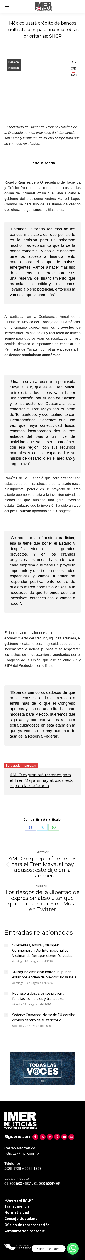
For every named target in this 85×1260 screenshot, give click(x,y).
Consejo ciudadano (20, 1218)
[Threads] (57, 1137)
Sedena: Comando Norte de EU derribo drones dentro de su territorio (43, 1017)
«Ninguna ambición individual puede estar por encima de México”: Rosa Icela (44, 974)
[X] (43, 1137)
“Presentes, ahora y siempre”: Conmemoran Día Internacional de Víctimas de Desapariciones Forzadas (42, 950)
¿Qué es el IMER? (18, 1200)
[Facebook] (35, 1137)
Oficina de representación (27, 1225)
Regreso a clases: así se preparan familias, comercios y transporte (39, 996)
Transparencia (17, 1206)
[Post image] (6, 945)
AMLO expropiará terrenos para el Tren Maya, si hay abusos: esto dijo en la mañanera (42, 780)
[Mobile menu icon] (7, 6)
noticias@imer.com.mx (21, 1153)
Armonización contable (24, 1231)
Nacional (13, 62)
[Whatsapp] (73, 1249)
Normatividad (16, 1212)
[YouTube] (64, 1137)
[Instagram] (50, 1137)
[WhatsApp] (71, 1137)
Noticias (13, 67)
